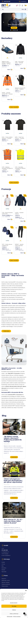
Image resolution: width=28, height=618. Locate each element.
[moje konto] (22, 5)
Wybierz (9, 69)
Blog (2, 566)
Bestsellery (4, 568)
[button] (26, 590)
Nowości (3, 569)
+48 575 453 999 (7, 1)
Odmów (14, 609)
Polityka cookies (9, 616)
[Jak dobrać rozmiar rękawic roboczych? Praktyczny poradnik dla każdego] (14, 434)
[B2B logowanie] (17, 5)
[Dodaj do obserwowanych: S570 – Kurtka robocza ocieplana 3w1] (3, 228)
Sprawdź (14, 27)
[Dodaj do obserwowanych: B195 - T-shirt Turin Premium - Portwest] (16, 121)
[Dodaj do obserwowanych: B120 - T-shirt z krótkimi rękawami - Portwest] (3, 121)
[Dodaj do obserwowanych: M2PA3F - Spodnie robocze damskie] (16, 228)
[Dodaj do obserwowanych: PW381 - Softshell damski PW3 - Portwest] (3, 76)
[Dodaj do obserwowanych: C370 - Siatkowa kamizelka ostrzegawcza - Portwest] (3, 151)
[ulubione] (20, 5)
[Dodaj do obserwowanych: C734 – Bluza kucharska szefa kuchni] (3, 196)
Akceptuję (14, 606)
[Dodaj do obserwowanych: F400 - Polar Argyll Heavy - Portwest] (16, 45)
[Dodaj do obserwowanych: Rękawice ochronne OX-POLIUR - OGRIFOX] (16, 76)
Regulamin (4, 578)
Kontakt (3, 562)
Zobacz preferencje (14, 613)
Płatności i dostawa (5, 582)
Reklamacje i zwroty (6, 580)
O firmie (3, 564)
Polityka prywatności (16, 616)
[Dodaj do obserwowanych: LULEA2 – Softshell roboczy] (16, 196)
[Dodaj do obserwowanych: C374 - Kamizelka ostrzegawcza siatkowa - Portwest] (16, 151)
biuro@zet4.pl (7, 555)
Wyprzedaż (4, 571)
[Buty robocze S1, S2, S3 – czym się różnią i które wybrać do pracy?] (14, 517)
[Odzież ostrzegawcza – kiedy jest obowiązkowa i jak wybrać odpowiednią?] (14, 476)
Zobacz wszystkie (14, 107)
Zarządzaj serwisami (13, 602)
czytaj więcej (14, 457)
